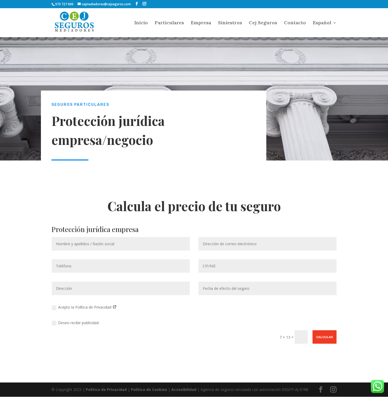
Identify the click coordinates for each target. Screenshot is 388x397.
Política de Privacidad (106, 389)
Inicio (141, 23)
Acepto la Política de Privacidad (85, 307)
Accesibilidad (183, 389)
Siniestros (230, 23)
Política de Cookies (149, 389)
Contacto (295, 23)
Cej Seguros (263, 23)
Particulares (169, 23)
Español (322, 23)
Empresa (201, 23)
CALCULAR (324, 337)
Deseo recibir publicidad (78, 322)
